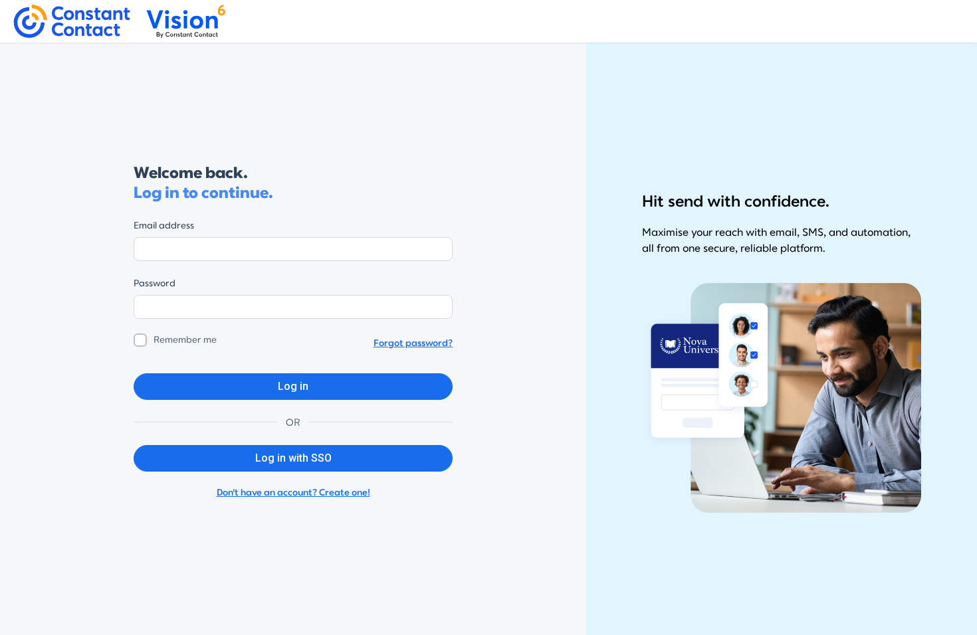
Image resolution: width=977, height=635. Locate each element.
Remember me (185, 339)
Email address (164, 225)
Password (154, 283)
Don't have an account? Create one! (293, 492)
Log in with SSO (293, 458)
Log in (293, 386)
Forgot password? (413, 343)
